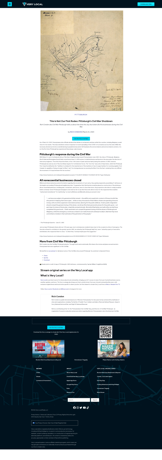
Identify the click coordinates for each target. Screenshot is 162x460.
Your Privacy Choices (41, 423)
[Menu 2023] (10, 4)
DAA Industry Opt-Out (37, 417)
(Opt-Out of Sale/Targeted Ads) (57, 423)
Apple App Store (71, 380)
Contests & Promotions (43, 380)
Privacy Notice (35, 414)
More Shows (100, 392)
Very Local (43, 280)
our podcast (52, 251)
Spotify (46, 258)
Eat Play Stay (101, 380)
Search (65, 400)
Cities (38, 372)
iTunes (46, 255)
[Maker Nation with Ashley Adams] (114, 351)
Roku (107, 284)
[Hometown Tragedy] (81, 351)
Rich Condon (76, 132)
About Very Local (72, 372)
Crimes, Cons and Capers (104, 376)
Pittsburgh (81, 115)
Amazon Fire (70, 392)
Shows (38, 376)
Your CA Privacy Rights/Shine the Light (64, 414)
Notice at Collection (46, 414)
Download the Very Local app (42, 332)
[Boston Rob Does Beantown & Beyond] (48, 351)
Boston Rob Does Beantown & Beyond (108, 372)
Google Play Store (72, 384)
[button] (95, 400)
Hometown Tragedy (103, 388)
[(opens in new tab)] (106, 332)
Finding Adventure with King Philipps (108, 384)
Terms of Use (49, 417)
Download (47, 260)
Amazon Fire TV (115, 284)
